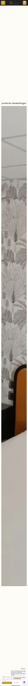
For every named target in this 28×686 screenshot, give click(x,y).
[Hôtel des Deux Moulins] (14, 3)
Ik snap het (7, 682)
